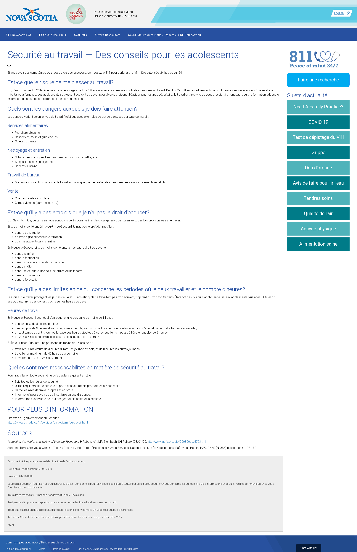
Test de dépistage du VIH (318, 137)
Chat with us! (308, 548)
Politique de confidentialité (18, 549)
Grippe (318, 152)
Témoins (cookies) (61, 549)
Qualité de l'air (318, 213)
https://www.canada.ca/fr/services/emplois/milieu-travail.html (47, 422)
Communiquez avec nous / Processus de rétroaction (164, 35)
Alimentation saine (318, 244)
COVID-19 (318, 122)
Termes (41, 549)
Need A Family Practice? (318, 107)
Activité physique (318, 228)
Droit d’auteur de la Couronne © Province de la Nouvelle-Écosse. (108, 549)
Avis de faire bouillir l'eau (318, 183)
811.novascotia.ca (18, 35)
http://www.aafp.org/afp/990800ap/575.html (176, 441)
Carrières (80, 35)
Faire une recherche (53, 35)
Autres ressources (107, 35)
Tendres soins (318, 198)
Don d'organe (318, 167)
